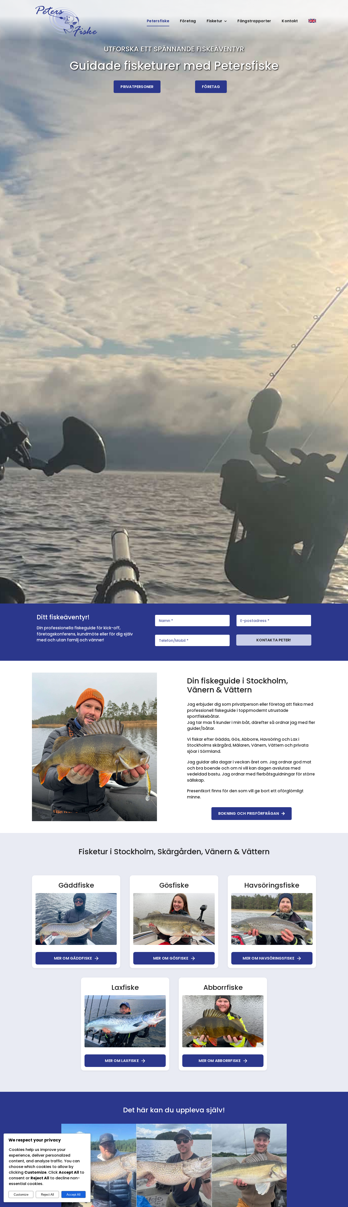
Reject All (47, 1194)
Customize (21, 1194)
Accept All (73, 1194)
